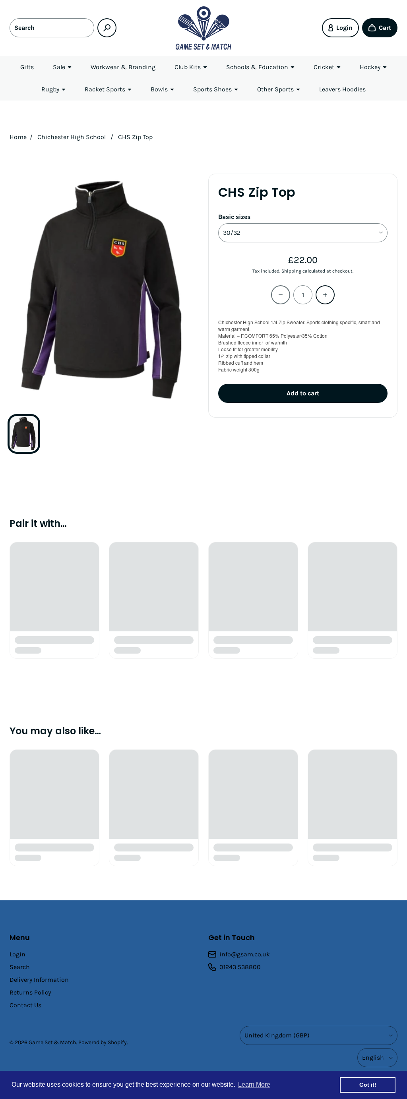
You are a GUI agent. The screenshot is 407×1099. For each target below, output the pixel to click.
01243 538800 (240, 967)
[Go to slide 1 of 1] (24, 434)
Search (20, 967)
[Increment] (325, 294)
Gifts (27, 67)
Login (17, 954)
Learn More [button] (254, 1084)
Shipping (291, 271)
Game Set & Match (52, 1042)
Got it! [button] (367, 1085)
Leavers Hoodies (342, 89)
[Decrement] (280, 294)
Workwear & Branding (123, 67)
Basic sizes (234, 217)
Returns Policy (30, 992)
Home (18, 137)
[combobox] (52, 27)
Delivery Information (39, 979)
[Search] (106, 27)
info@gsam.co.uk (244, 954)
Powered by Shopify (102, 1042)
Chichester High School (71, 137)
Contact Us (25, 1005)
